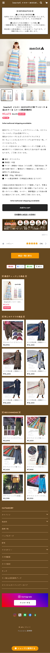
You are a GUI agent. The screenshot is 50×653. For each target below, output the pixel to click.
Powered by (22, 631)
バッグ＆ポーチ (8, 536)
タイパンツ (6, 515)
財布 (3, 543)
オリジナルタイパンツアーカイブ (15, 585)
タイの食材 (6, 564)
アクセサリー (7, 550)
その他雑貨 (6, 557)
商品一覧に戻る (25, 256)
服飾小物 (5, 529)
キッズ (4, 571)
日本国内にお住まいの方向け (25, 215)
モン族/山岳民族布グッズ (12, 578)
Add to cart (25, 207)
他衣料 (4, 522)
